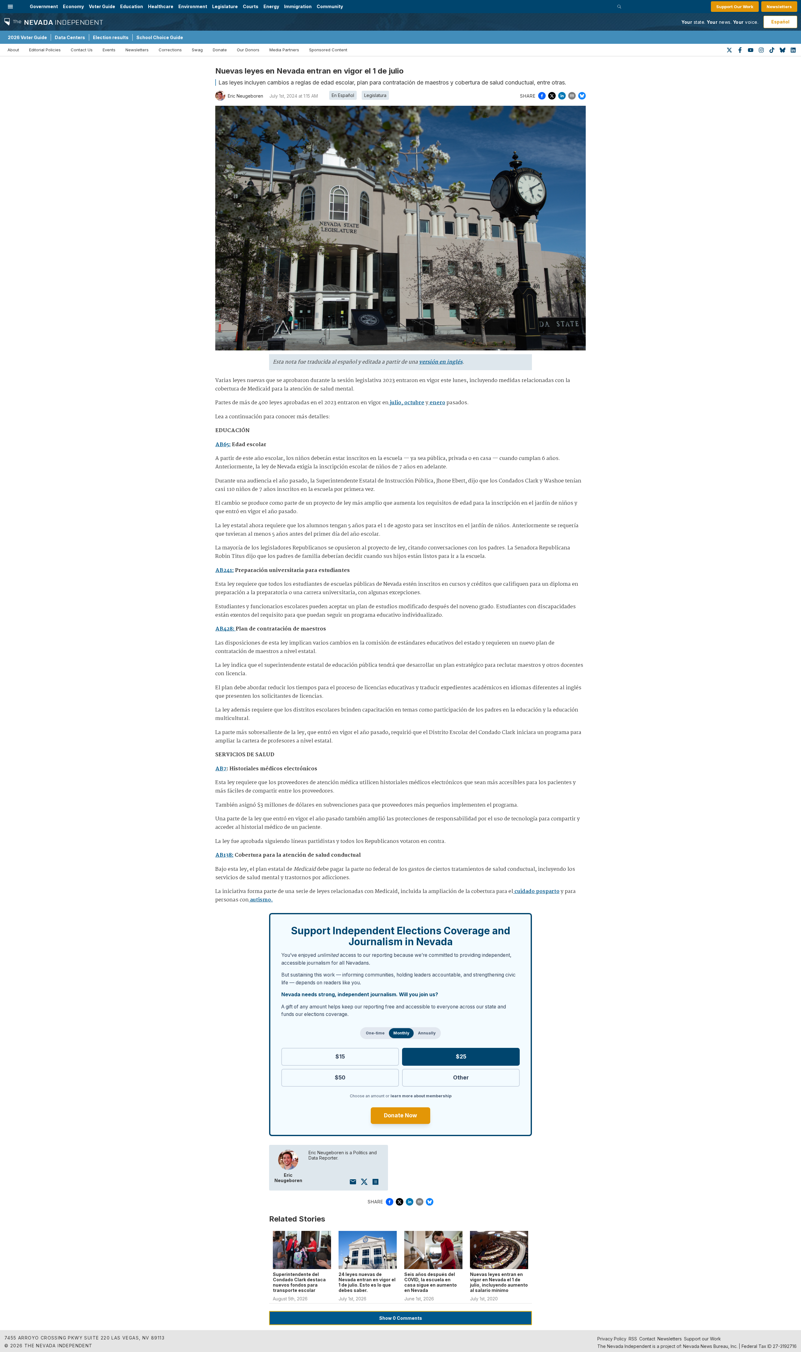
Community (330, 6)
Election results (111, 37)
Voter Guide (102, 6)
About (13, 49)
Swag (197, 49)
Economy (73, 6)
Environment (192, 6)
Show (400, 1318)
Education (131, 6)
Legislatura (375, 95)
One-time (375, 1033)
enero (436, 403)
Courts (250, 6)
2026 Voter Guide (27, 37)
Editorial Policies (45, 49)
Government (44, 6)
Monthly (401, 1033)
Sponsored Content (328, 49)
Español (780, 21)
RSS (633, 1338)
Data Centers (70, 37)
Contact (647, 1338)
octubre (413, 403)
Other (461, 1077)
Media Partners (284, 49)
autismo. (261, 900)
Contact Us (82, 49)
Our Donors (248, 49)
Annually (427, 1033)
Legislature (225, 6)
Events (109, 49)
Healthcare (160, 6)
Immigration (298, 6)
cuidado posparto (536, 891)
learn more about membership (421, 1096)
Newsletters (779, 6)
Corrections (170, 49)
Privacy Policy (611, 1338)
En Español (343, 95)
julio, (396, 403)
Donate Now (400, 1115)
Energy (271, 6)
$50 (340, 1077)
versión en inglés (440, 362)
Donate (220, 49)
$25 (461, 1056)
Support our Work (702, 1338)
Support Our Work (734, 6)
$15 (340, 1056)
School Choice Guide (159, 37)
